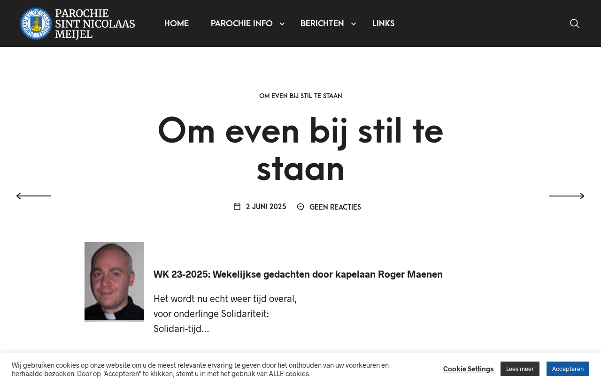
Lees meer (520, 368)
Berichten (322, 23)
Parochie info (242, 23)
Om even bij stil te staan (300, 95)
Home (176, 23)
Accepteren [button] (568, 368)
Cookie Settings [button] (468, 368)
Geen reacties (334, 207)
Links (383, 23)
